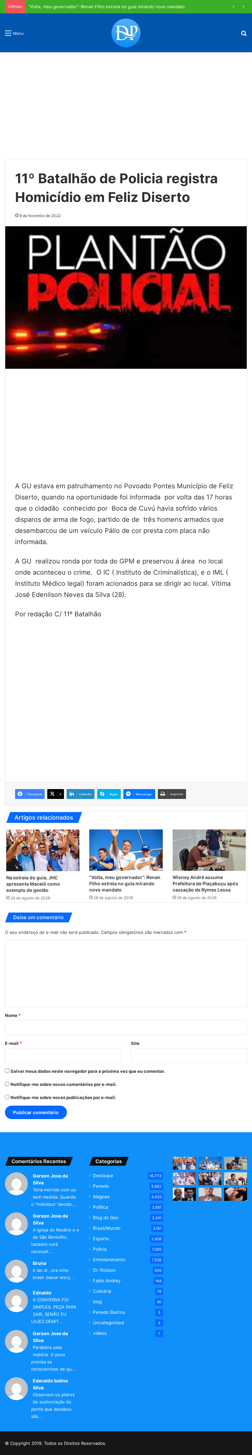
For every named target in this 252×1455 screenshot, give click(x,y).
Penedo (101, 1186)
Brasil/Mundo (106, 1228)
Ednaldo (42, 1292)
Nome (13, 1015)
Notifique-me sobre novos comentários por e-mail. (63, 1084)
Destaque (103, 1175)
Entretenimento (109, 1259)
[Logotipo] (126, 33)
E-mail (13, 1043)
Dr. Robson (104, 1270)
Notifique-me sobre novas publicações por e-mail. (63, 1097)
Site (135, 1043)
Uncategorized (108, 1322)
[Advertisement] (126, 103)
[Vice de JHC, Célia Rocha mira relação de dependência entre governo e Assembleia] (235, 1178)
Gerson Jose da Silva (50, 1179)
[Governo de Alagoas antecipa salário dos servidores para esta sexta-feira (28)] (235, 1194)
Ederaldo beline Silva (50, 1384)
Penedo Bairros (109, 1312)
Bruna (39, 1263)
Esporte (101, 1238)
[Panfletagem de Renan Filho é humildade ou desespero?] (210, 1194)
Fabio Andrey (107, 1280)
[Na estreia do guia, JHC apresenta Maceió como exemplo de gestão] (42, 850)
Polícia (100, 1249)
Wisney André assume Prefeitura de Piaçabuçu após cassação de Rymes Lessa (205, 883)
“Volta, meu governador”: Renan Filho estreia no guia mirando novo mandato (124, 883)
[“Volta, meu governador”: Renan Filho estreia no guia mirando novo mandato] (125, 850)
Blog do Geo (105, 1217)
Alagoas (101, 1196)
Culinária (102, 1291)
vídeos (100, 1333)
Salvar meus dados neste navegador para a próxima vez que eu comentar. (87, 1071)
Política (100, 1207)
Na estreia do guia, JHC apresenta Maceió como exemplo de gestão (33, 884)
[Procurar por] (244, 35)
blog (97, 1301)
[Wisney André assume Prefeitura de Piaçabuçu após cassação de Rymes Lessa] (209, 850)
